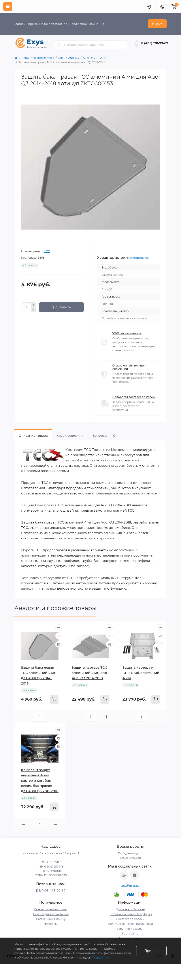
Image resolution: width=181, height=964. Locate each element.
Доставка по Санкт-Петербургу (130, 914)
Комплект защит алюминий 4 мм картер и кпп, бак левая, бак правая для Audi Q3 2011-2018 (39, 780)
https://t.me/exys (134, 875)
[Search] (59, 44)
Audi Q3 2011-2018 (94, 57)
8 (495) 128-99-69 (154, 43)
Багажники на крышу (51, 919)
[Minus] (33, 309)
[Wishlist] (58, 636)
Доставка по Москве (130, 909)
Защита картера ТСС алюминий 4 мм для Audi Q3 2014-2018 (89, 672)
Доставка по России (130, 919)
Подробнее (100, 957)
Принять (151, 951)
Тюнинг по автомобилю (37, 57)
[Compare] (58, 644)
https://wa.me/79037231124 (124, 875)
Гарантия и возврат (130, 928)
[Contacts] (161, 6)
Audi (61, 57)
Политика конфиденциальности (130, 923)
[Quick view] (58, 627)
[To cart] (54, 699)
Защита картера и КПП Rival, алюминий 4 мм (141, 672)
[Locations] (149, 6)
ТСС (47, 251)
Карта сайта (130, 933)
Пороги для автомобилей (51, 914)
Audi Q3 (73, 57)
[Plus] (33, 304)
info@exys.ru (130, 885)
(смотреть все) (139, 257)
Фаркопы (50, 923)
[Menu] (7, 6)
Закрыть (157, 24)
